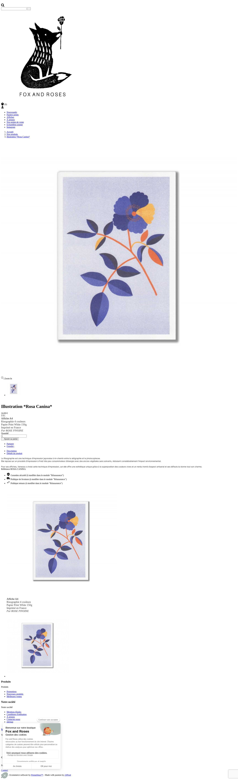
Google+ (10, 446)
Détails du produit (14, 453)
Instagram (11, 127)
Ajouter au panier (10, 439)
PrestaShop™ (37, 775)
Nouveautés (12, 112)
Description (12, 451)
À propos (11, 120)
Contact (4, 770)
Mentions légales (14, 712)
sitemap (10, 722)
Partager (10, 444)
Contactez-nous (13, 719)
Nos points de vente (15, 122)
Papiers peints (13, 115)
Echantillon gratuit (15, 124)
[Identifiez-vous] (2, 107)
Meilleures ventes (14, 696)
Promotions (12, 691)
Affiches (10, 117)
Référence (5, 469)
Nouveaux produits (15, 694)
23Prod (68, 775)
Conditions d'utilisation (17, 714)
